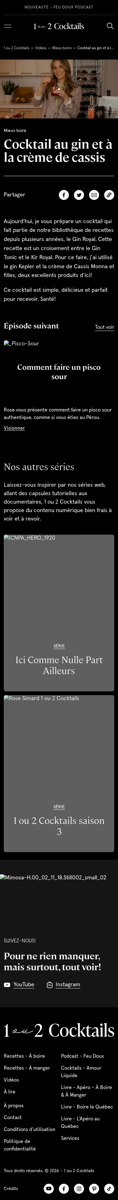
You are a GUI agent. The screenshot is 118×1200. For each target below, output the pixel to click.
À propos (14, 1105)
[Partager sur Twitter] (79, 195)
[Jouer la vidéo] (59, 89)
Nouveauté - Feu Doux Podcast (59, 7)
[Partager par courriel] (94, 195)
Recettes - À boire (24, 1056)
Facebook (64, 1189)
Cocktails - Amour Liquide (81, 1072)
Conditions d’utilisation (29, 1129)
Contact (13, 1117)
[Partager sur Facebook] (64, 195)
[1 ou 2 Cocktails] (59, 26)
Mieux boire (61, 48)
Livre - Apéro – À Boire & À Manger (86, 1091)
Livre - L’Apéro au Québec (80, 1122)
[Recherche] (110, 26)
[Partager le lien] (109, 195)
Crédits (11, 1189)
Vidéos (40, 48)
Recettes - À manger (27, 1068)
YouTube (49, 1189)
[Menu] (7, 26)
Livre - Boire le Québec (87, 1106)
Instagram (79, 1189)
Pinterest (94, 1189)
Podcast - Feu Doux (82, 1056)
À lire (9, 1091)
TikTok (109, 1189)
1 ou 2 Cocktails (16, 48)
